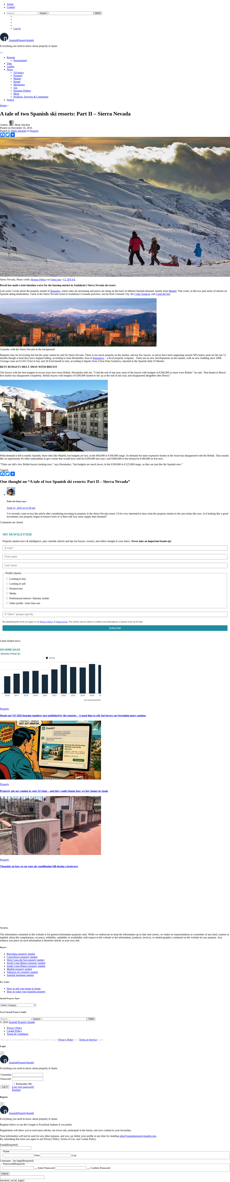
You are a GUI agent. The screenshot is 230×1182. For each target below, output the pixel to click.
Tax (15, 87)
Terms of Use (62, 621)
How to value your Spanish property (26, 991)
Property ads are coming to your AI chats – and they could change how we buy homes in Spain (54, 791)
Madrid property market (19, 969)
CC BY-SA (69, 279)
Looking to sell (17, 583)
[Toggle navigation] (1, 52)
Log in (17, 28)
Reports (11, 57)
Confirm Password (100, 1168)
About (10, 4)
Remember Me (24, 1083)
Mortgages (19, 84)
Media (12, 593)
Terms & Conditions (17, 1034)
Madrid (172, 291)
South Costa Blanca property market (26, 966)
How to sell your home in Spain (24, 988)
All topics (18, 72)
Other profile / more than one (24, 603)
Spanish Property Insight (22, 1022)
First (37, 1155)
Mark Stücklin (18, 130)
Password (6, 1078)
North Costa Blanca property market (26, 963)
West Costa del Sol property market (25, 960)
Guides (10, 66)
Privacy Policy (46, 621)
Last (74, 1155)
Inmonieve (98, 358)
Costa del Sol (163, 294)
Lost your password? (23, 1086)
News (10, 69)
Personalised (20, 60)
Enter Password (46, 1168)
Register (16, 1090)
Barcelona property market (21, 953)
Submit (4, 1173)
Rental (16, 81)
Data (9, 63)
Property (18, 75)
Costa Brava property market (22, 957)
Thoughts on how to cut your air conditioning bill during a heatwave (39, 866)
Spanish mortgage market (20, 975)
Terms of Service (88, 1039)
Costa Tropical (142, 294)
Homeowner (16, 588)
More (16, 93)
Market (17, 78)
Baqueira (55, 291)
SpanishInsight (21, 40)
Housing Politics (22, 90)
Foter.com (56, 279)
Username (6, 1074)
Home (3, 105)
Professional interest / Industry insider (29, 598)
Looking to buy (17, 578)
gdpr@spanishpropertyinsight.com (138, 1136)
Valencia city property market (22, 972)
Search (10, 99)
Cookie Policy (14, 1031)
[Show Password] (36, 1168)
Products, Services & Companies (30, 96)
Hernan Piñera (38, 279)
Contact (11, 7)
